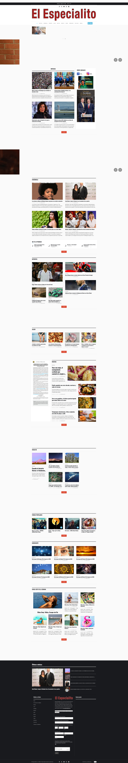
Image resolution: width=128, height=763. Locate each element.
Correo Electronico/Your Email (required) (62, 720)
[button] (31, 31)
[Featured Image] (47, 677)
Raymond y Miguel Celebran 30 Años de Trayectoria (90, 245)
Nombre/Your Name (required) (60, 716)
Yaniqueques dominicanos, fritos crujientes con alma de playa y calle (63, 412)
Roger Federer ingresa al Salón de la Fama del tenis (42, 284)
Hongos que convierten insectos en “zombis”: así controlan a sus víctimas (55, 486)
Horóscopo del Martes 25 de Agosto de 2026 (85, 577)
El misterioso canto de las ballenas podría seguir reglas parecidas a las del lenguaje (72, 486)
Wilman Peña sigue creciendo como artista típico (55, 245)
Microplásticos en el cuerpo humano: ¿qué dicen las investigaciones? (72, 344)
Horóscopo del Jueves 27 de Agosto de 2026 (41, 577)
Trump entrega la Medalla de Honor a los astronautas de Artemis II (62, 91)
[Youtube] (64, 6)
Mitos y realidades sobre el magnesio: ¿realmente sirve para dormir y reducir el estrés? (89, 345)
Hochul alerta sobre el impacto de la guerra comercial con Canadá (40, 120)
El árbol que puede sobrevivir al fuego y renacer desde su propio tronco (71, 467)
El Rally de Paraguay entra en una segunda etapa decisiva (38, 301)
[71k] (78, 74)
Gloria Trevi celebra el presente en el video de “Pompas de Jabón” (88, 531)
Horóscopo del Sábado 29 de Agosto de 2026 (63, 559)
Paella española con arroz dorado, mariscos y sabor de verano (64, 386)
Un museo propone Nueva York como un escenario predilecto (54, 58)
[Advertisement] (64, 142)
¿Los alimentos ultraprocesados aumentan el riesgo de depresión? (54, 344)
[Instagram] (66, 6)
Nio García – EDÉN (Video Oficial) (71, 530)
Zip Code (56, 738)
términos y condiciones (87, 761)
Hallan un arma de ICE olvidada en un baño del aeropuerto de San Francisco (63, 120)
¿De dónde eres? (57, 731)
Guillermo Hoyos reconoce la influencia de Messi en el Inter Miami (78, 293)
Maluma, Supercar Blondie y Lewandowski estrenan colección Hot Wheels (79, 229)
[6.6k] (88, 74)
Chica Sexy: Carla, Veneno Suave (71, 605)
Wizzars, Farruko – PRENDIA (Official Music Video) (37, 531)
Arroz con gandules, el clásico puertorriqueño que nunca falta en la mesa (64, 399)
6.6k (91, 73)
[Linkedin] (68, 6)
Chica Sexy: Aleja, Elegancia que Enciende (39, 627)
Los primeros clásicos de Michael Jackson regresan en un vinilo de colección (47, 201)
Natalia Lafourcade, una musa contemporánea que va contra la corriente (54, 168)
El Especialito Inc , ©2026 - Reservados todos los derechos (42, 761)
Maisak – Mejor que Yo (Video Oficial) (54, 531)
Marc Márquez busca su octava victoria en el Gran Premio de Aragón (79, 275)
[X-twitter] (61, 6)
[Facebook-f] (59, 6)
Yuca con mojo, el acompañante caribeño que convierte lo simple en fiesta (59, 371)
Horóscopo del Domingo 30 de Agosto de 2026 (41, 559)
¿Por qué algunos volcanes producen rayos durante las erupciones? (54, 467)
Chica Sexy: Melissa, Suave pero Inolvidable (87, 629)
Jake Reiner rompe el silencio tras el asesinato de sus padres (77, 201)
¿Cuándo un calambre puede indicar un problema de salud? (39, 344)
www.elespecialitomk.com (66, 708)
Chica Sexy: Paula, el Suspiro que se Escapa (55, 627)
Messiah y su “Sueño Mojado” (72, 244)
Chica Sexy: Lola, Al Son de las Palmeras (71, 627)
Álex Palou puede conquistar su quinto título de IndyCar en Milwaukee (55, 302)
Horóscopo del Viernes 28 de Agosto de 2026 (85, 559)
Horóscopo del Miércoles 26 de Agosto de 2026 (63, 577)
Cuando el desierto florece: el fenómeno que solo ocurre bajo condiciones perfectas (39, 471)
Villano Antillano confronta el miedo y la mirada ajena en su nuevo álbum (46, 229)
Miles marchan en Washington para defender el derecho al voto (41, 91)
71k (81, 73)
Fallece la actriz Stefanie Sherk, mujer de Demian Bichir (39, 245)
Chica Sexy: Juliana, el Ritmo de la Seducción (87, 605)
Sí (56, 744)
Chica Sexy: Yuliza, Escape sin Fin (47, 612)
